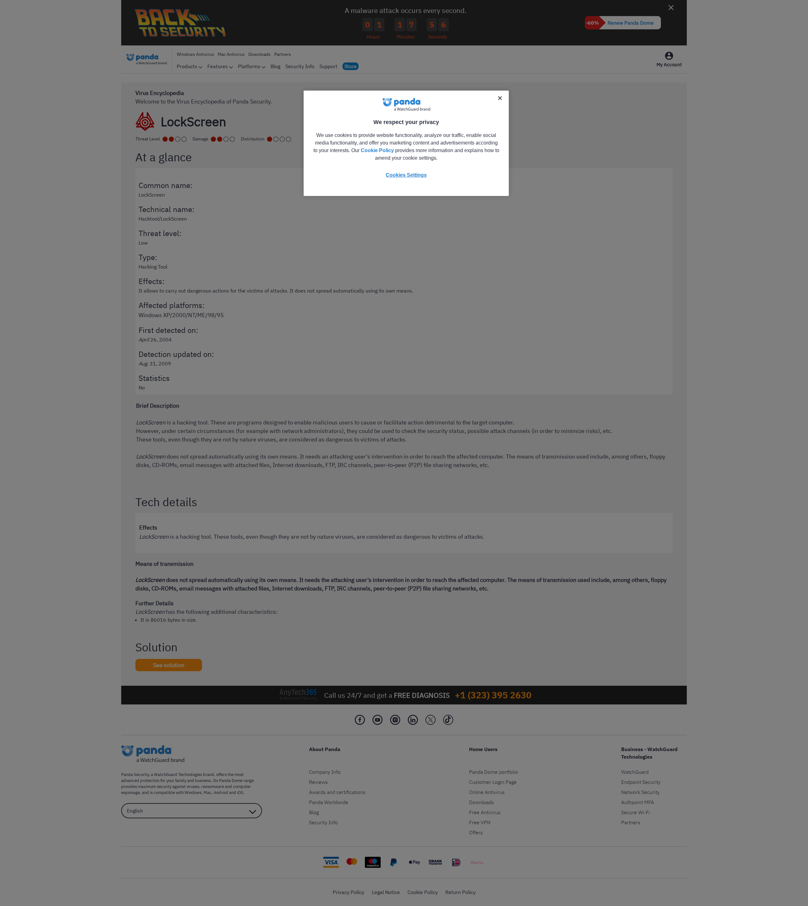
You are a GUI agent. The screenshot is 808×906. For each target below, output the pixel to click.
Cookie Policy (377, 150)
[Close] (500, 98)
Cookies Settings (406, 175)
